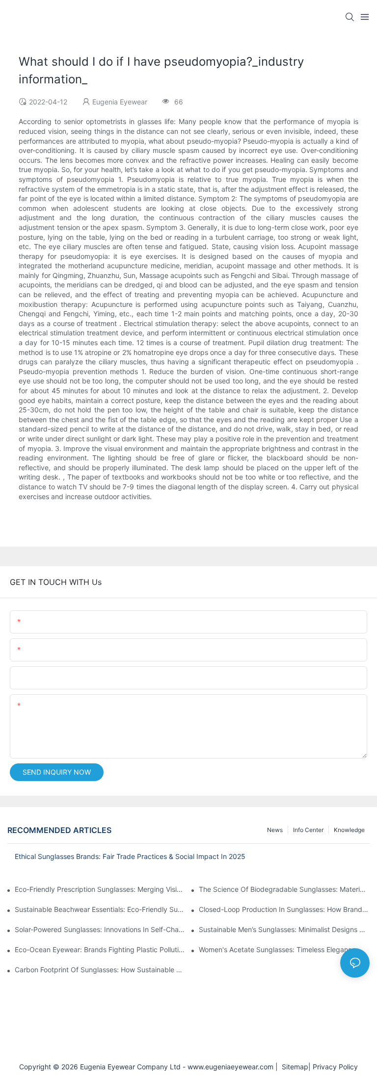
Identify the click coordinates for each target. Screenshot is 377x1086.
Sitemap (293, 1066)
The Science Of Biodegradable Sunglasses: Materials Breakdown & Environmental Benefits (284, 889)
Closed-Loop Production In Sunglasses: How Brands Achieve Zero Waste (284, 909)
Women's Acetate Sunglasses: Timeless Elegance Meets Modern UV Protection (284, 949)
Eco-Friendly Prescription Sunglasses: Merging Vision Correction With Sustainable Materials (100, 889)
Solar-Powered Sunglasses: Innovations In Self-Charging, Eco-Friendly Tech (100, 929)
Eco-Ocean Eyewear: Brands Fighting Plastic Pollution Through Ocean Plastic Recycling (100, 949)
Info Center (308, 829)
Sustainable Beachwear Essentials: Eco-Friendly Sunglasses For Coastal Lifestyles (100, 909)
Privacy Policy (335, 1066)
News (275, 829)
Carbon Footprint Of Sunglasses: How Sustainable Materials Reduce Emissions (100, 969)
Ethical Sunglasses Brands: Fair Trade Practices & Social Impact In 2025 (130, 856)
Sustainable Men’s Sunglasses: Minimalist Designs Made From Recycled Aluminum (284, 929)
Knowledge (349, 829)
